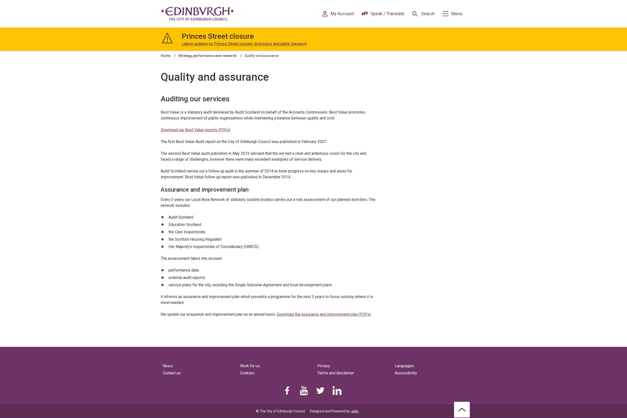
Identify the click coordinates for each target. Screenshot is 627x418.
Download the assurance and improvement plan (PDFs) (324, 314)
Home (165, 56)
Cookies (247, 373)
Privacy (323, 366)
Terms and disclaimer (335, 373)
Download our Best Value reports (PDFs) (195, 130)
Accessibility (406, 373)
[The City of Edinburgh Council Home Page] (197, 13)
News (168, 366)
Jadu (355, 411)
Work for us (250, 366)
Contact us (172, 373)
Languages (404, 366)
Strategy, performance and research (207, 56)
